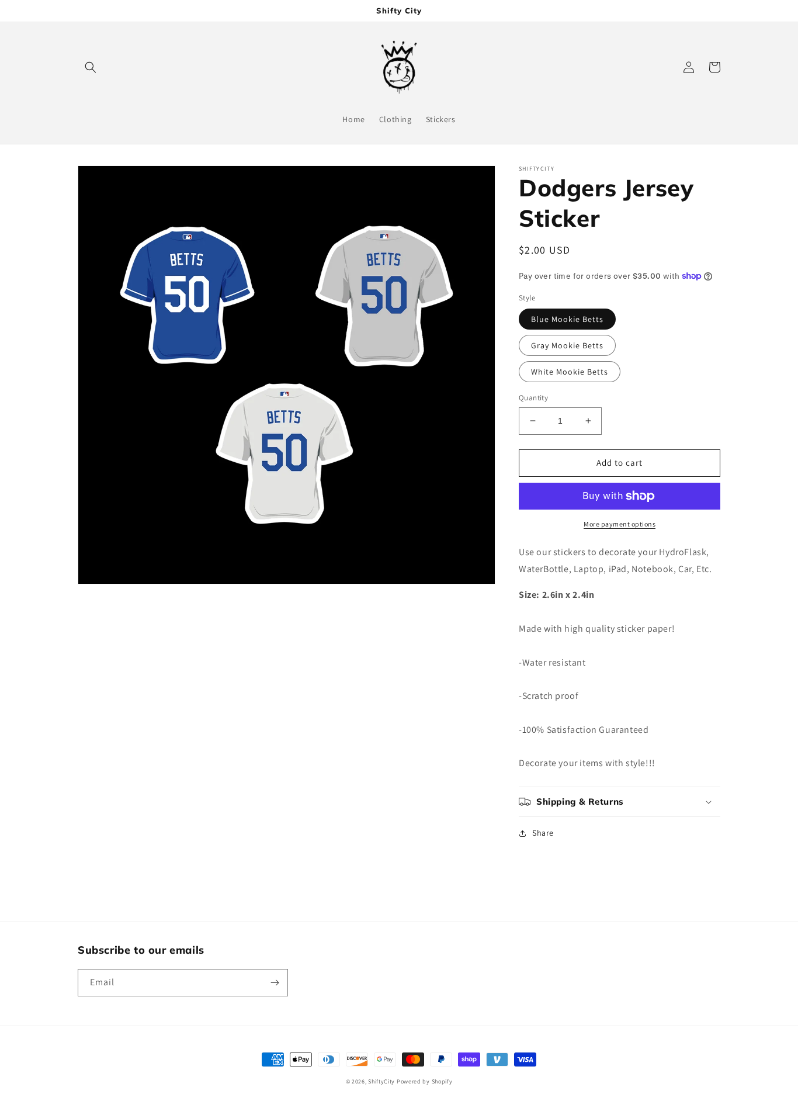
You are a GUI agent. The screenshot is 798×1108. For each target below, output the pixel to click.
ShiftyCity (381, 1081)
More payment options (619, 524)
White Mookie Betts (569, 371)
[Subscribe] (274, 982)
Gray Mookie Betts (567, 345)
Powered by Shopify (425, 1081)
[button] (90, 67)
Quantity (533, 398)
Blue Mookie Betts (567, 319)
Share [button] (543, 832)
